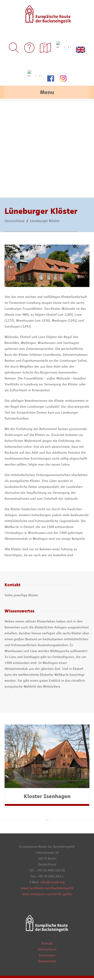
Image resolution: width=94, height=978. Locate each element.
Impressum (47, 955)
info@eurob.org (52, 882)
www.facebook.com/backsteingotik (47, 888)
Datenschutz (47, 961)
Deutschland (14, 221)
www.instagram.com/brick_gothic (47, 894)
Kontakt (47, 943)
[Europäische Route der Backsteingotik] (47, 20)
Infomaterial (47, 949)
